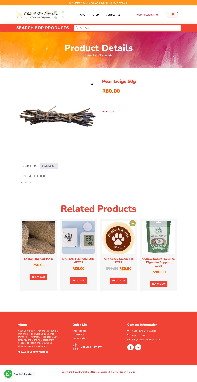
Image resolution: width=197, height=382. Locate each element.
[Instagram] (138, 347)
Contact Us (113, 14)
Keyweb (131, 371)
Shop (96, 14)
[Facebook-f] (130, 347)
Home (82, 14)
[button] (38, 354)
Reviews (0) (48, 166)
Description (30, 166)
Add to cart (38, 277)
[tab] (30, 166)
